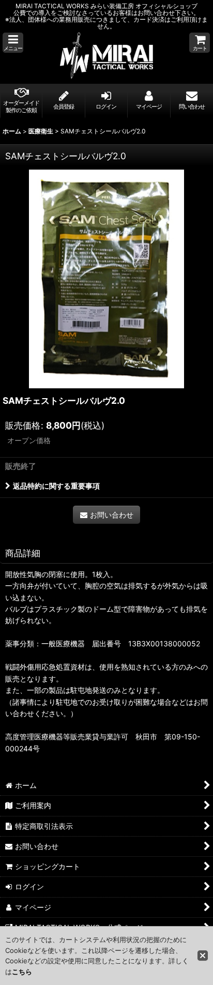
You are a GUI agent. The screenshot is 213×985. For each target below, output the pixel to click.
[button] (13, 43)
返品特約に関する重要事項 (56, 485)
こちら (22, 971)
